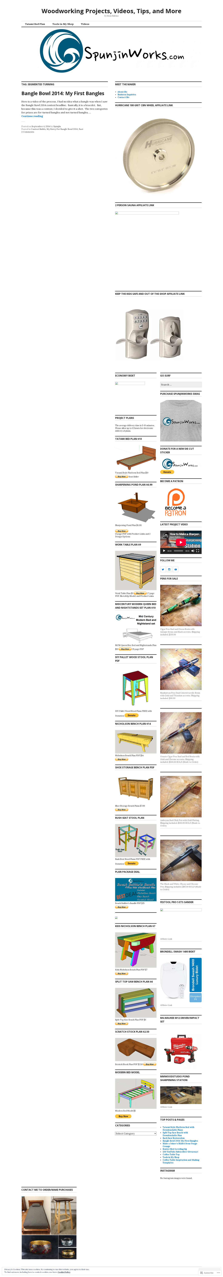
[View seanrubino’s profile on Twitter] (163, 569)
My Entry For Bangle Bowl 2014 (62, 129)
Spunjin (57, 126)
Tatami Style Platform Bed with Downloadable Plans (178, 1128)
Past (81, 129)
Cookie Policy (64, 1272)
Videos (85, 23)
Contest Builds (38, 129)
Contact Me (123, 97)
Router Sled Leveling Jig (175, 1149)
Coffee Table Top (171, 1154)
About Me (122, 92)
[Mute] (192, 550)
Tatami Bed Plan (35, 23)
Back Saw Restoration (174, 1138)
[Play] (164, 550)
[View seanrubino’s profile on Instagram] (169, 569)
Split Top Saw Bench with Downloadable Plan (175, 1134)
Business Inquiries (127, 94)
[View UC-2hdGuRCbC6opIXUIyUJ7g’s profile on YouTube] (175, 569)
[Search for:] (181, 384)
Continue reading (32, 116)
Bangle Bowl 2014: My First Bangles (62, 93)
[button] (36, 1215)
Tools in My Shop (63, 23)
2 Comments (27, 132)
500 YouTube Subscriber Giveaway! (180, 1151)
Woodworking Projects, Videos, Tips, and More (111, 11)
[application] (181, 542)
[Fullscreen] (197, 550)
